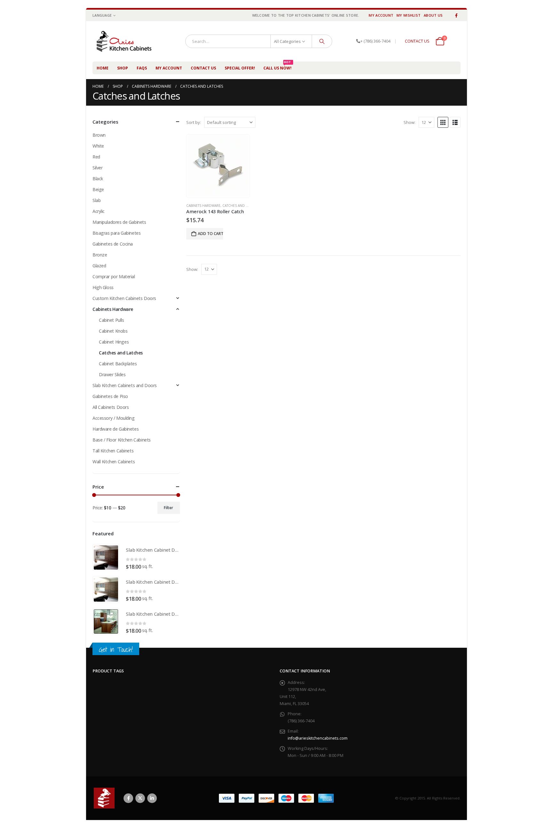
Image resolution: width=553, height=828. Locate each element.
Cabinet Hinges (114, 342)
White (98, 146)
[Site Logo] (127, 41)
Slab (96, 200)
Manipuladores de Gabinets (119, 222)
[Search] (322, 41)
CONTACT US (417, 41)
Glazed (99, 266)
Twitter (140, 798)
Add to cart (210, 233)
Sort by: (193, 122)
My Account (381, 15)
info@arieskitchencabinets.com (318, 738)
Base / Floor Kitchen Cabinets (121, 440)
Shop (122, 68)
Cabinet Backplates (118, 364)
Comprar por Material (113, 276)
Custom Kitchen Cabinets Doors (124, 298)
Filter (168, 507)
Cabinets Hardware (203, 205)
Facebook (128, 798)
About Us (433, 15)
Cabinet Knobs (113, 331)
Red (96, 157)
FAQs (142, 68)
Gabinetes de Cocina (112, 244)
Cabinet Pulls (111, 320)
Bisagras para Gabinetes (116, 233)
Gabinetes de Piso (110, 396)
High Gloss (103, 287)
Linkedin (152, 798)
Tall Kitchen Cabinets (112, 451)
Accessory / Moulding (113, 418)
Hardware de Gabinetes (115, 429)
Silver (97, 168)
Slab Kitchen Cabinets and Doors (124, 385)
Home (102, 68)
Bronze (99, 255)
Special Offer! (240, 68)
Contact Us (203, 68)
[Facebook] (456, 15)
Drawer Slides (112, 374)
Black (97, 178)
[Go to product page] (218, 166)
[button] (442, 122)
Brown (99, 135)
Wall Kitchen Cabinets (113, 462)
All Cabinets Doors (110, 407)
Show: (409, 122)
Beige (98, 189)
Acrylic (98, 211)
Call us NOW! (277, 66)
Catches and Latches (241, 205)
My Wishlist (409, 15)
